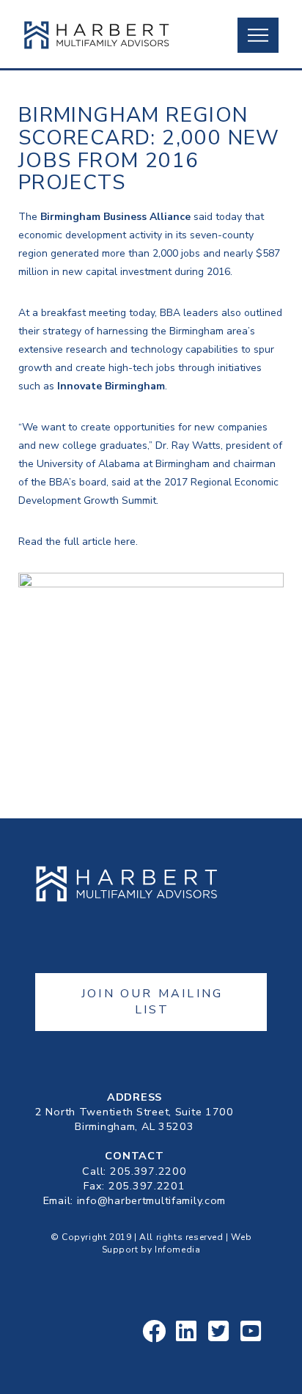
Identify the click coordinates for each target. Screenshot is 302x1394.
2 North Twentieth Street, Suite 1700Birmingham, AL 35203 (134, 1119)
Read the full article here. (78, 542)
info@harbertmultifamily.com (151, 1200)
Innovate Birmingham (111, 386)
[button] (258, 35)
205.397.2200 (148, 1171)
